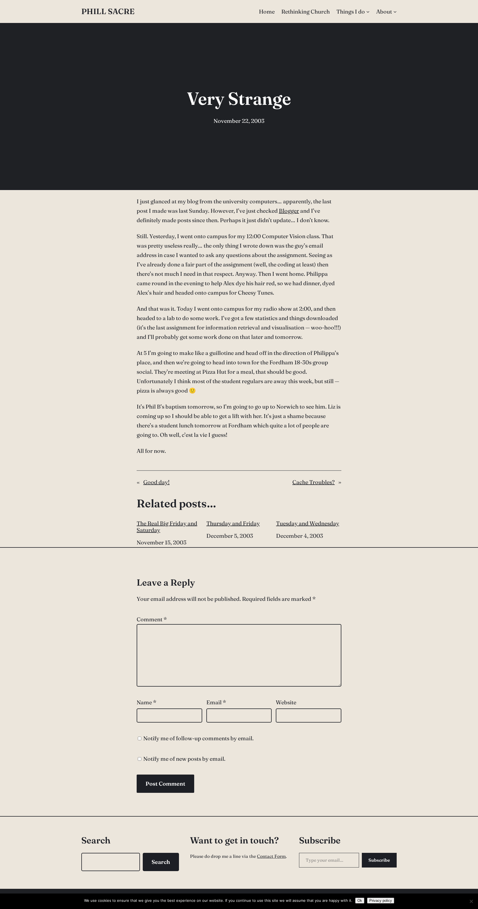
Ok (359, 900)
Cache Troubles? (313, 482)
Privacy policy (380, 900)
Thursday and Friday (233, 523)
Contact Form (271, 856)
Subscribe (379, 860)
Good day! (156, 482)
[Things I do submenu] (368, 11)
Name (146, 702)
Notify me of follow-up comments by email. (198, 738)
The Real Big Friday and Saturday (167, 526)
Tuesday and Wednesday (307, 523)
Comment (152, 619)
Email (216, 702)
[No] (471, 901)
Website (286, 702)
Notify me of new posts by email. (184, 758)
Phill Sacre (107, 11)
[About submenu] (395, 11)
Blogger (289, 210)
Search (161, 861)
